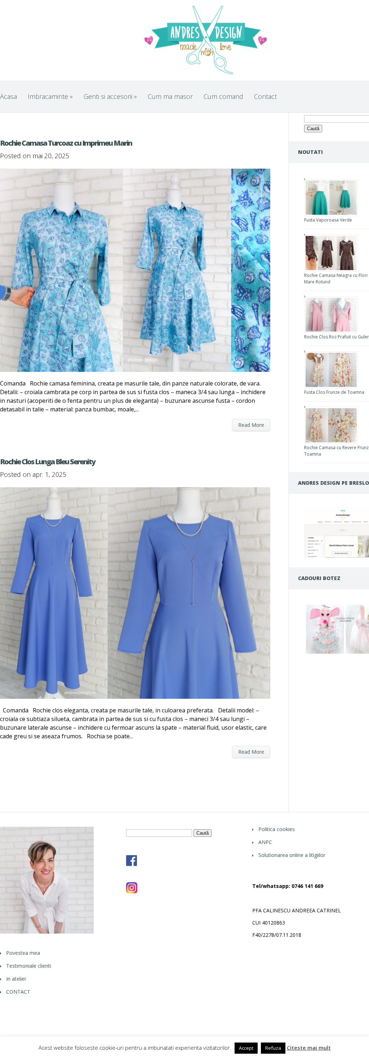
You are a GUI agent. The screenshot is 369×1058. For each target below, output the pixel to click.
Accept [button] (246, 1048)
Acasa (8, 96)
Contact (265, 96)
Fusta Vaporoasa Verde (328, 220)
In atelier (16, 978)
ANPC (265, 842)
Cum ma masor (170, 96)
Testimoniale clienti (28, 965)
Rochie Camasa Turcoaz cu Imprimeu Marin (66, 143)
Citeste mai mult (309, 1047)
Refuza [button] (273, 1048)
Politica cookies (276, 829)
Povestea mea (23, 952)
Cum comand (223, 96)
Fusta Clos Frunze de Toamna (334, 392)
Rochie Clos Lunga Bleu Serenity (47, 461)
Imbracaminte (50, 96)
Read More (251, 424)
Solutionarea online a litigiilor (291, 855)
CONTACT (18, 991)
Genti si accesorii (110, 96)
